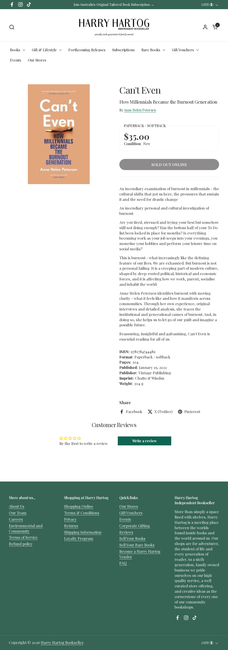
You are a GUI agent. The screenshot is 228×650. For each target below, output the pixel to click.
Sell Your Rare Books (137, 544)
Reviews (126, 532)
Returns (71, 525)
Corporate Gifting (134, 525)
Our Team (17, 512)
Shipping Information (83, 532)
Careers (16, 519)
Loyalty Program (78, 538)
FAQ (123, 562)
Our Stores (128, 506)
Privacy (70, 519)
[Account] (205, 27)
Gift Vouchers (130, 512)
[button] (11, 27)
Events (125, 519)
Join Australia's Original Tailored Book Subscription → (114, 4)
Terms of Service (23, 537)
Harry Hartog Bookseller (62, 642)
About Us (16, 506)
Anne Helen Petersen (140, 110)
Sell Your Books (132, 538)
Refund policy (21, 543)
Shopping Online (78, 506)
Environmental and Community (26, 528)
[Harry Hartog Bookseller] (114, 27)
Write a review (144, 440)
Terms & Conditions (81, 512)
